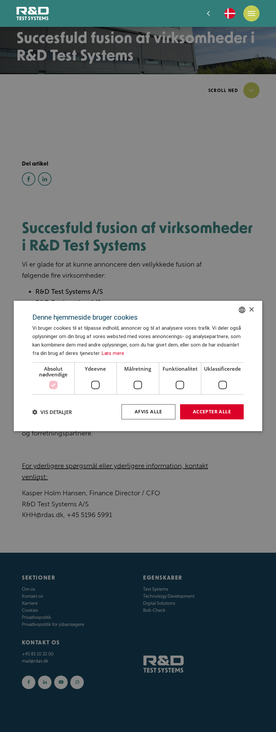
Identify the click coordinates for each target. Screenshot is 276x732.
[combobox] (242, 310)
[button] (52, 412)
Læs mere (113, 353)
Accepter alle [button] (212, 411)
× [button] (251, 309)
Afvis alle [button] (148, 411)
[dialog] (138, 366)
